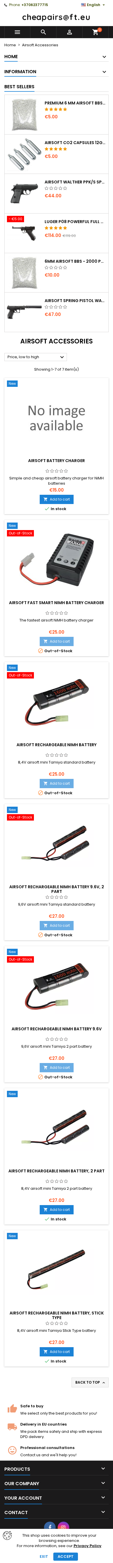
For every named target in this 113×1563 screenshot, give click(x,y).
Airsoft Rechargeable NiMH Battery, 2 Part (56, 1171)
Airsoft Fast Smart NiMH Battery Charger (56, 603)
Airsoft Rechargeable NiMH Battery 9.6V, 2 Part (56, 889)
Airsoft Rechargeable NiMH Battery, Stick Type (57, 1315)
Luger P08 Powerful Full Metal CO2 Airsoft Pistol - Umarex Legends (75, 221)
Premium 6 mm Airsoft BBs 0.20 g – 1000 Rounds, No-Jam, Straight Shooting (75, 103)
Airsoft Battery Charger (56, 461)
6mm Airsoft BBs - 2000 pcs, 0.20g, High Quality (75, 261)
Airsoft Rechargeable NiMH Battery (56, 745)
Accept (66, 1556)
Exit (44, 1556)
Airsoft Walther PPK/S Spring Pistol (75, 182)
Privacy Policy (87, 1546)
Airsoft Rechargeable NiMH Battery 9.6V (57, 1029)
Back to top (90, 1382)
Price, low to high (36, 357)
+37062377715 (34, 4)
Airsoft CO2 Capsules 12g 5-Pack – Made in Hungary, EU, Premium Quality (75, 142)
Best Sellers (19, 86)
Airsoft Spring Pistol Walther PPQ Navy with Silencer (75, 300)
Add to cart (56, 499)
